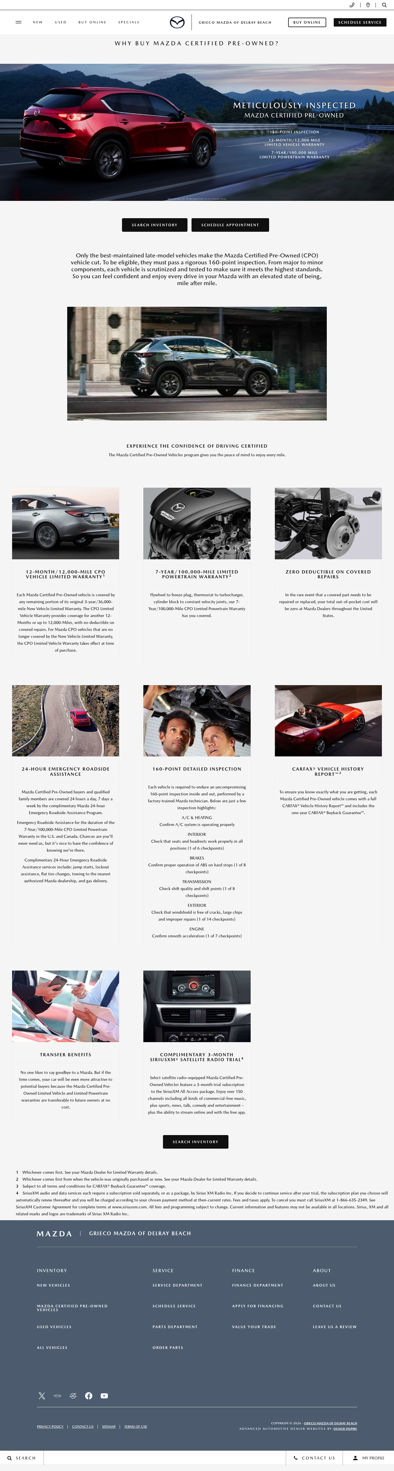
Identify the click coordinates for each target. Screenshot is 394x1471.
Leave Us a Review (335, 1327)
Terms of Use (135, 1427)
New (38, 22)
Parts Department (175, 1327)
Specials (129, 22)
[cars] (57, 1396)
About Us (324, 1285)
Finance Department (258, 1285)
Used (61, 22)
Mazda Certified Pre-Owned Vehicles (72, 1308)
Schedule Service (174, 1306)
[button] (384, 5)
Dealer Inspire (345, 1429)
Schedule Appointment (230, 225)
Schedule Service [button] (360, 22)
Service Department (178, 1285)
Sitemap (109, 1427)
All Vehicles (52, 1348)
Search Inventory (155, 225)
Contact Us (327, 1306)
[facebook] (88, 1396)
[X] (41, 1396)
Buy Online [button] (307, 22)
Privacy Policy (50, 1427)
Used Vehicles (54, 1327)
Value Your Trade (254, 1327)
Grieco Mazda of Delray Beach (330, 1423)
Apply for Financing (258, 1306)
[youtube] (104, 1396)
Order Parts (168, 1348)
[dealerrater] (73, 1396)
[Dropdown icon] (352, 5)
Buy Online (92, 22)
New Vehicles (53, 1285)
